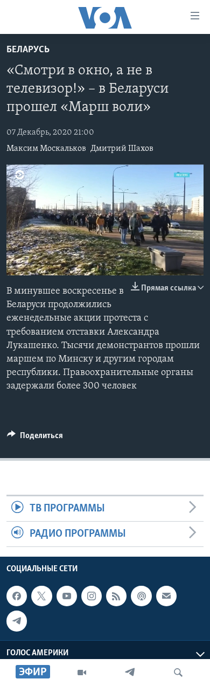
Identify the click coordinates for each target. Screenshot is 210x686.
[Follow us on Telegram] (16, 621)
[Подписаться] (166, 596)
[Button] (35, 438)
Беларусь (28, 50)
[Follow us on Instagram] (91, 596)
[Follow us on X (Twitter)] (41, 596)
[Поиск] (178, 672)
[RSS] (116, 596)
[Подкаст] (141, 596)
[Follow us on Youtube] (67, 596)
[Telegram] (129, 672)
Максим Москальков (46, 148)
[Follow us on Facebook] (16, 596)
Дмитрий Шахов (121, 148)
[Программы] (82, 672)
